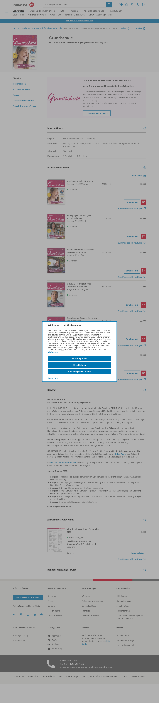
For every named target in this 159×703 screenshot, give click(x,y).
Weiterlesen (53, 352)
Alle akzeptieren (79, 358)
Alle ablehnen (79, 365)
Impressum (53, 378)
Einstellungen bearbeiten (79, 371)
